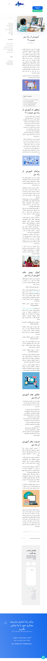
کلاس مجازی (35, 291)
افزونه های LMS (10, 25)
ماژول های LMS (10, 64)
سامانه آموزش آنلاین (9, 63)
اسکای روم (11, 24)
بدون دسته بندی (10, 60)
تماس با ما (11, 28)
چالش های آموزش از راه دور (29, 104)
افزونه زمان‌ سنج (10, 43)
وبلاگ (12, 34)
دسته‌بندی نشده (10, 61)
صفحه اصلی (10, 32)
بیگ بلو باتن (11, 26)
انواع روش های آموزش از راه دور (30, 102)
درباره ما (11, 30)
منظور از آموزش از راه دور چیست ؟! (31, 99)
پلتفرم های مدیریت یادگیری (28, 308)
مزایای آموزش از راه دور (29, 101)
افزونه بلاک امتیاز (10, 51)
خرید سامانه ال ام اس (9, 29)
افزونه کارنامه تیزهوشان (8, 46)
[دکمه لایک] (24, 538)
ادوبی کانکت (10, 23)
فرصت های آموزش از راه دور (29, 105)
